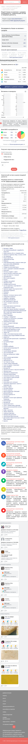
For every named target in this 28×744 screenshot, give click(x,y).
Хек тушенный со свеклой (11, 301)
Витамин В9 (7, 402)
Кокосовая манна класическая (12, 306)
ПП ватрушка (7, 349)
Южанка (6, 293)
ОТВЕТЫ (4, 712)
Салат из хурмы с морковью (11, 365)
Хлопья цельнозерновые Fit (11, 348)
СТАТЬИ (4, 701)
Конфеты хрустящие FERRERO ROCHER (14, 335)
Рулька (5, 279)
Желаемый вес (5, 162)
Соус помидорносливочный (11, 331)
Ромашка (6, 292)
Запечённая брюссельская (11, 416)
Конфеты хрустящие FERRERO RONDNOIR (15, 327)
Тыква (5, 355)
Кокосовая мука (8, 379)
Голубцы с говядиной (9, 317)
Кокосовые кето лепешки (11, 382)
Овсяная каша (7, 371)
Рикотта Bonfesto (8, 258)
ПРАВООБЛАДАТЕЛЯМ (7, 714)
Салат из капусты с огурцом (11, 275)
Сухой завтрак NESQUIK (10, 351)
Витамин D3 (7, 368)
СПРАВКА (5, 717)
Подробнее (22, 230)
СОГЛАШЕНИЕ (6, 724)
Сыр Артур (6, 396)
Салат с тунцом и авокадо (11, 323)
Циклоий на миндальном (11, 372)
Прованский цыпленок (10, 414)
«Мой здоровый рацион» (14, 237)
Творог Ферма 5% (8, 411)
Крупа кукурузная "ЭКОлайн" (12, 391)
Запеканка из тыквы (9, 321)
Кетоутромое (7, 400)
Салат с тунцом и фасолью (11, 303)
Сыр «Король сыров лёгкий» (11, 377)
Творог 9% (6, 332)
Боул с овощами (8, 315)
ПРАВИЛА (11, 724)
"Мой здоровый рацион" (16, 57)
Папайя (6, 345)
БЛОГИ (4, 698)
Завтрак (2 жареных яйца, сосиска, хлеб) (15, 254)
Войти (25, 2)
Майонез (6, 261)
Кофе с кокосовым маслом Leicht (13, 334)
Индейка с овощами (9, 298)
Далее (14, 169)
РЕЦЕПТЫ (5, 695)
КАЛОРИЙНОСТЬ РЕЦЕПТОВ (9, 709)
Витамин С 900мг (8, 248)
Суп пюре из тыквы (9, 362)
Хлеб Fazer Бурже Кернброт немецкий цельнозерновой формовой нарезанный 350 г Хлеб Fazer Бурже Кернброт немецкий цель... (15, 311)
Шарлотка (6, 337)
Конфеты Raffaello (8, 346)
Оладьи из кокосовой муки (11, 267)
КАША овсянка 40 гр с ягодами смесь (14, 253)
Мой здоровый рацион (17, 20)
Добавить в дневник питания (14, 87)
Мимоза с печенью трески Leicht (13, 295)
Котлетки (6, 324)
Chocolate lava (7, 276)
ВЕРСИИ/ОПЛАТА (6, 719)
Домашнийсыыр (8, 393)
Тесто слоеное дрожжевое (11, 357)
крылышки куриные (9, 290)
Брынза (6, 421)
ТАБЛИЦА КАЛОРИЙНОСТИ (8, 706)
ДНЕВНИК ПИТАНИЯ (7, 693)
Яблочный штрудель (9, 278)
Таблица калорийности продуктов (13, 6)
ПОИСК (4, 703)
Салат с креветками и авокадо (12, 405)
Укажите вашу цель (6, 152)
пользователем (16, 19)
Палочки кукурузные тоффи (11, 354)
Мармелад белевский (9, 299)
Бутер (5, 304)
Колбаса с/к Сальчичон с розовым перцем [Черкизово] (13, 319)
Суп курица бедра (8, 341)
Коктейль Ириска (8, 388)
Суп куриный (7, 256)
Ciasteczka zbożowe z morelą (11, 376)
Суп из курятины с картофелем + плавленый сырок (13, 286)
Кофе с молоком (8, 410)
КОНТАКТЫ (13, 721)
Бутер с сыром (8, 386)
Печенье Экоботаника (10, 374)
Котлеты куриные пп (9, 394)
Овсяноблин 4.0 (8, 360)
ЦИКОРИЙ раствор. (9, 259)
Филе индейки (8, 366)
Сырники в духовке (9, 413)
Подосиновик (7, 358)
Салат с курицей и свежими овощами (14, 268)
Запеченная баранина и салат (12, 329)
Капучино (6, 270)
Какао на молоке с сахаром (8, 9)
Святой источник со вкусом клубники (14, 369)
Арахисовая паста (8, 404)
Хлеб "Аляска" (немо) (9, 307)
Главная (3, 6)
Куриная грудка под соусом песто (13, 289)
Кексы (5, 343)
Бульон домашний (9, 326)
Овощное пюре (8, 282)
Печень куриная (8, 390)
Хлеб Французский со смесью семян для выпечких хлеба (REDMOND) (15, 263)
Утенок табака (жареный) (10, 363)
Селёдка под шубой (9, 281)
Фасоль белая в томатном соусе (12, 273)
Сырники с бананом (9, 265)
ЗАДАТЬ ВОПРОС (6, 721)
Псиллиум (6, 380)
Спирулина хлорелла (9, 296)
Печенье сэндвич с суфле (11, 272)
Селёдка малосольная (10, 284)
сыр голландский (8, 352)
